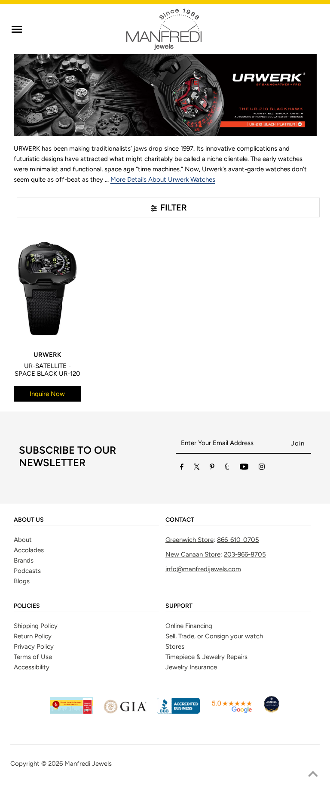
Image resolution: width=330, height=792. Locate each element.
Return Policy (33, 636)
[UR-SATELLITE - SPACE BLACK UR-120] (48, 288)
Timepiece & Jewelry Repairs (206, 657)
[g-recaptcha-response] (165, 786)
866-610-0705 (238, 540)
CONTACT (179, 520)
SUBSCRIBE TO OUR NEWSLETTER (67, 456)
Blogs (22, 581)
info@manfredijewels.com (203, 569)
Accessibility (31, 667)
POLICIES (27, 606)
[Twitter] (197, 468)
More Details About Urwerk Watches (162, 179)
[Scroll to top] (312, 774)
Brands (24, 560)
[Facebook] (181, 468)
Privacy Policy (34, 646)
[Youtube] (244, 468)
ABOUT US (29, 520)
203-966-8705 (245, 554)
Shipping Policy (36, 626)
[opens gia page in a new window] (125, 711)
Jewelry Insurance (191, 667)
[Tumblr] (227, 468)
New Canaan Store (192, 554)
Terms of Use (33, 657)
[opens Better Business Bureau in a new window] (178, 711)
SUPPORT (178, 606)
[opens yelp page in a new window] (72, 711)
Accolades (29, 550)
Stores (174, 646)
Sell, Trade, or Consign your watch (214, 636)
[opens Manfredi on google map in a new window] (231, 711)
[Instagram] (262, 468)
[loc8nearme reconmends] (271, 711)
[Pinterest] (212, 468)
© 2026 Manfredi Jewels (76, 763)
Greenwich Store (189, 540)
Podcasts (27, 571)
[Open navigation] (16, 29)
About (23, 540)
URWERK (47, 355)
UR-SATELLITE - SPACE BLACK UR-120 (47, 369)
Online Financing (188, 626)
